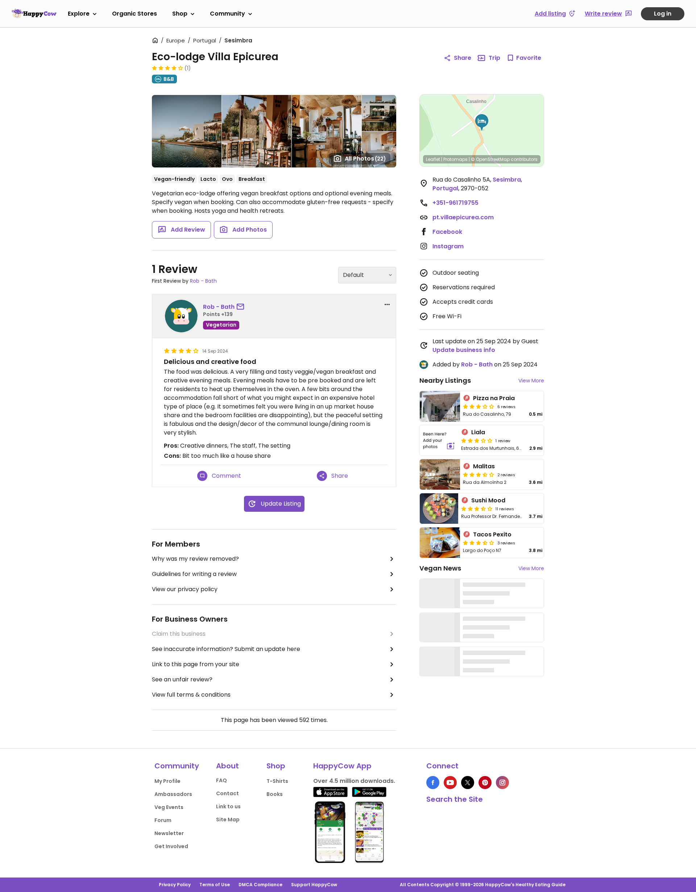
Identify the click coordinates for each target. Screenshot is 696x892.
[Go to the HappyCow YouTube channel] (450, 782)
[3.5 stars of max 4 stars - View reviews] (478, 474)
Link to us (228, 806)
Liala (478, 432)
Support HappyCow (314, 884)
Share (462, 58)
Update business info (463, 350)
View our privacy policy (185, 589)
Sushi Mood (488, 500)
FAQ (221, 780)
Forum (162, 820)
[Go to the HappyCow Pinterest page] (485, 782)
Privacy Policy (175, 884)
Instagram (448, 246)
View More (531, 380)
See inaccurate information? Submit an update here (226, 649)
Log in (662, 13)
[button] (481, 122)
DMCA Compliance (260, 884)
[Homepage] (34, 13)
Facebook (447, 232)
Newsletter (169, 833)
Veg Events (168, 807)
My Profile (167, 781)
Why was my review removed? (195, 559)
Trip (494, 58)
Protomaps (455, 159)
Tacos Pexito (492, 534)
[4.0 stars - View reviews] (167, 68)
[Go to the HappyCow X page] (467, 782)
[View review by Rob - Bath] (181, 316)
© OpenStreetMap (490, 159)
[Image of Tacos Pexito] (440, 542)
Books (274, 794)
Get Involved (171, 846)
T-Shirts (277, 781)
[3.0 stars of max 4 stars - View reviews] (478, 406)
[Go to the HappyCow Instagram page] (502, 782)
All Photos (365, 158)
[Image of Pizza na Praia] (440, 406)
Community (227, 13)
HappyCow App (342, 766)
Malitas (484, 466)
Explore (79, 13)
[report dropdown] (387, 304)
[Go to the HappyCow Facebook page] (432, 782)
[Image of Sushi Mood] (439, 508)
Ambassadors (173, 794)
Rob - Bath (203, 281)
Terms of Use (214, 884)
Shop (179, 13)
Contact (227, 793)
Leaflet (433, 159)
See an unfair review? (182, 679)
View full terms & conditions (191, 694)
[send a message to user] (241, 307)
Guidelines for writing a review (194, 574)
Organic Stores (134, 13)
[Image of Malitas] (440, 474)
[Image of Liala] (439, 440)
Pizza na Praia (494, 398)
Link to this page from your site (195, 664)
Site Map (228, 819)
